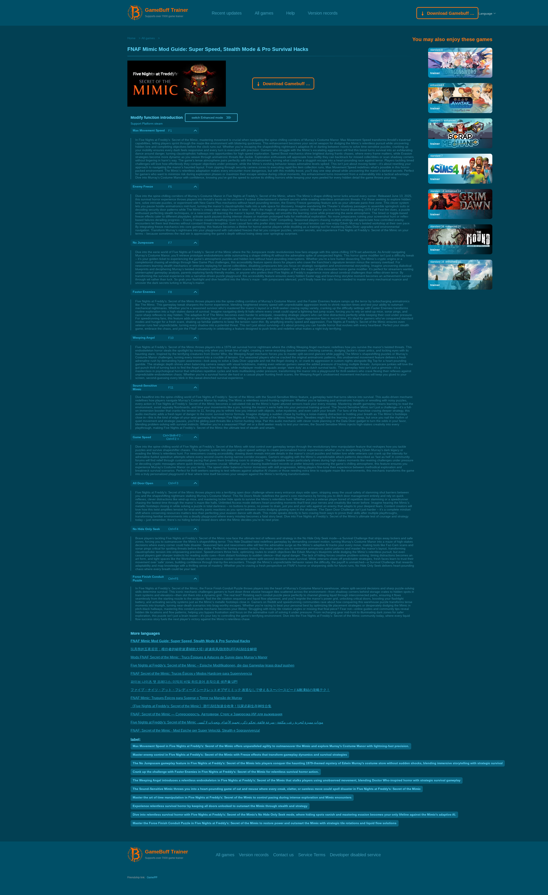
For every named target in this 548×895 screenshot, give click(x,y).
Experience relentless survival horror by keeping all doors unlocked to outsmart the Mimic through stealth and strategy (220, 806)
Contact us (283, 854)
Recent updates (227, 13)
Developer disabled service (355, 854)
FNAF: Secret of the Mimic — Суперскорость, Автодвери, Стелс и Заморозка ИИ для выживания (206, 714)
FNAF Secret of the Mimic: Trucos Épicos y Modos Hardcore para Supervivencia (191, 673)
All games (264, 13)
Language (485, 13)
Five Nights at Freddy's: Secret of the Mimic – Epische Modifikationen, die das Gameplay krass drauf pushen (212, 665)
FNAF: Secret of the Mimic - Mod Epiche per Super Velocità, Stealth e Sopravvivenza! (195, 730)
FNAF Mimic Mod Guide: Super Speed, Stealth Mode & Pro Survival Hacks (190, 641)
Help (290, 13)
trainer (435, 73)
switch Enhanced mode (207, 117)
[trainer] (460, 62)
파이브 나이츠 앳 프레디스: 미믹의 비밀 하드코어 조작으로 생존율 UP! (184, 682)
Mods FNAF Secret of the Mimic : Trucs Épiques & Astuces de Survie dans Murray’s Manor (199, 657)
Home (131, 38)
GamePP (152, 877)
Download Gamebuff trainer (451, 13)
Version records (323, 13)
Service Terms (311, 854)
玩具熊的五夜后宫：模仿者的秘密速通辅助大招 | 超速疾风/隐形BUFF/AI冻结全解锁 (194, 649)
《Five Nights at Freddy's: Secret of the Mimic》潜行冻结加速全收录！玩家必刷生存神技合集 (201, 706)
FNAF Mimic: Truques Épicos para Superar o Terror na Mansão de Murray (186, 698)
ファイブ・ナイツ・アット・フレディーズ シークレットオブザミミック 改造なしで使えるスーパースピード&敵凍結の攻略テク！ (230, 690)
